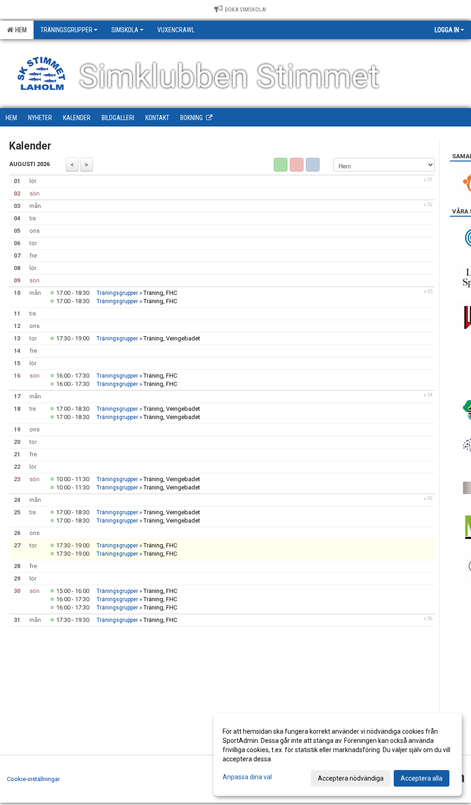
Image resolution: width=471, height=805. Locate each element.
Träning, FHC (160, 292)
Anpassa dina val (247, 777)
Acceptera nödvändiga (351, 778)
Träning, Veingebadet (172, 338)
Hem (19, 30)
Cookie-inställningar (33, 779)
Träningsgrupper (66, 30)
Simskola (124, 30)
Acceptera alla (421, 778)
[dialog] (337, 754)
